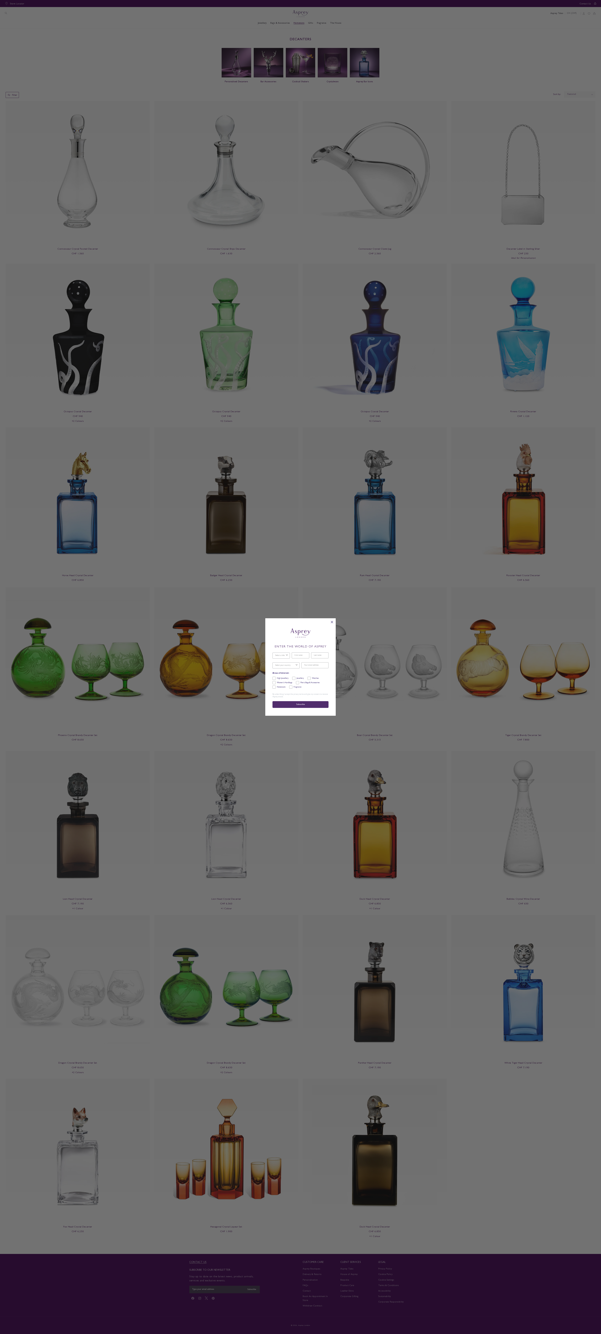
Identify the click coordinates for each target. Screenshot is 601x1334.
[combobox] (280, 655)
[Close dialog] (331, 622)
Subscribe (300, 705)
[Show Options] (286, 655)
